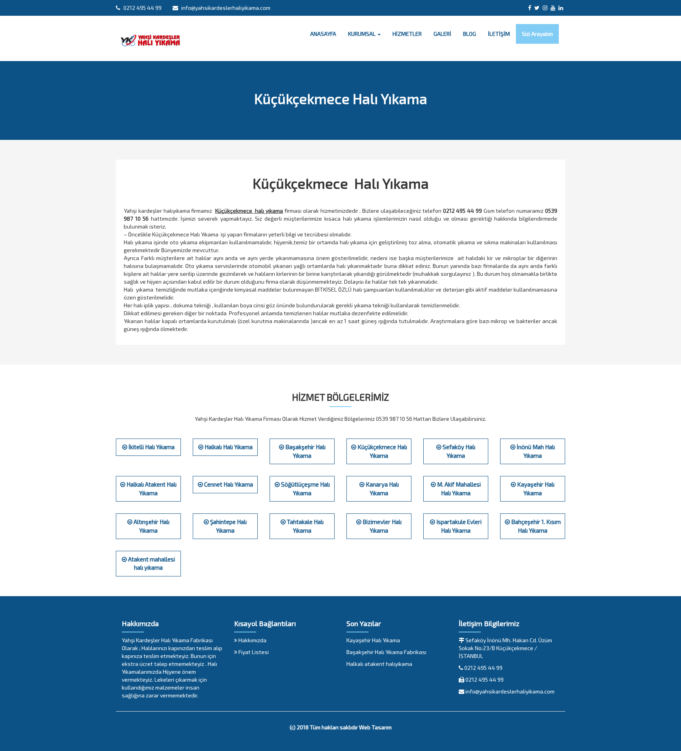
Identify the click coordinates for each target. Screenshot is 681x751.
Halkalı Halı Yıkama (228, 446)
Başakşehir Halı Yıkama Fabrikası (386, 652)
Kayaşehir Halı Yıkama (373, 640)
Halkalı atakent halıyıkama (379, 663)
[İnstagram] (545, 7)
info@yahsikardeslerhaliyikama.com (225, 7)
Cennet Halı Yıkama (228, 484)
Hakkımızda (251, 640)
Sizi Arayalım (537, 33)
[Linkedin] (560, 7)
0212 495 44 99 (142, 7)
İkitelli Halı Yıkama (151, 446)
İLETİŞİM (499, 33)
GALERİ (442, 33)
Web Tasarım (375, 727)
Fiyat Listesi (253, 652)
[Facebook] (529, 7)
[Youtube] (553, 7)
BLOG (469, 33)
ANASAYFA (323, 33)
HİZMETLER (407, 33)
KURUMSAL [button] (362, 33)
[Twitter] (537, 7)
